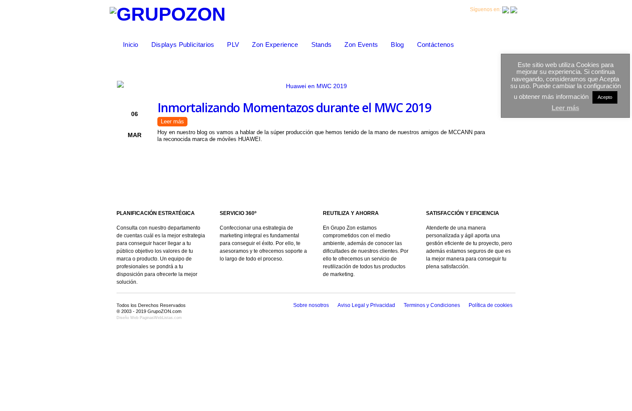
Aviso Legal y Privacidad (366, 305)
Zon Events (361, 44)
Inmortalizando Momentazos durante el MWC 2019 (294, 107)
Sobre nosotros (311, 305)
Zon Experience (275, 44)
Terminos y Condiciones (432, 305)
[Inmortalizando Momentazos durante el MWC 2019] (313, 85)
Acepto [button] (605, 97)
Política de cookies (490, 305)
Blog (397, 44)
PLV (233, 44)
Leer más (172, 122)
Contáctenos (435, 44)
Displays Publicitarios (183, 44)
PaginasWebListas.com (161, 318)
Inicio (130, 44)
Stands (321, 44)
